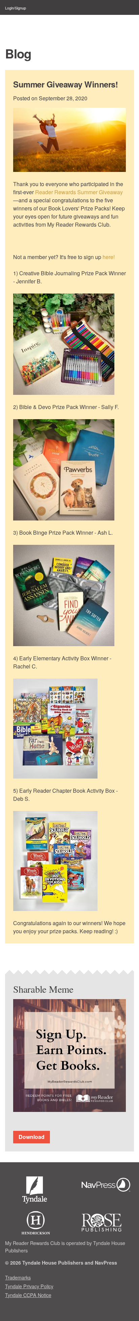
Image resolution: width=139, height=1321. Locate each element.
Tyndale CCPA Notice (28, 1294)
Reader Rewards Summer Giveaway (79, 192)
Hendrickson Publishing (36, 1223)
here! (109, 257)
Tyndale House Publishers (35, 1191)
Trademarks (18, 1277)
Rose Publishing (108, 1223)
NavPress (108, 1185)
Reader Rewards (38, 25)
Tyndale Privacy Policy (29, 1286)
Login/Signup (15, 7)
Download (32, 1137)
